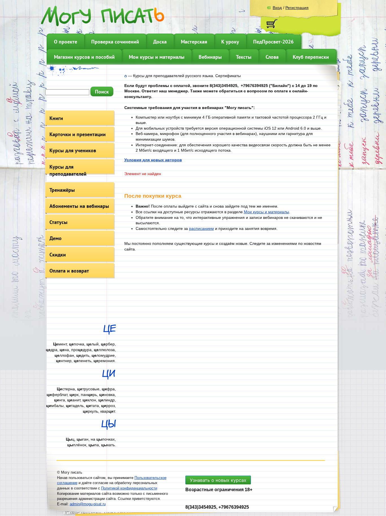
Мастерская (194, 41)
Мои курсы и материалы (157, 57)
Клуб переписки (311, 57)
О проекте (65, 41)
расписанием (201, 228)
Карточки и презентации (77, 134)
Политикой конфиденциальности (129, 488)
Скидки (57, 254)
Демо (55, 238)
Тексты (243, 57)
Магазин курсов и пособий (84, 57)
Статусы (58, 222)
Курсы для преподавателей (67, 170)
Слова (272, 57)
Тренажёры (62, 190)
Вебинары (210, 57)
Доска (160, 41)
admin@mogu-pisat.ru (88, 504)
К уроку (230, 41)
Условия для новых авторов (153, 160)
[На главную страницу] (125, 75)
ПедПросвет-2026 (273, 41)
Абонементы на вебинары (79, 206)
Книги (56, 118)
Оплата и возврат (69, 270)
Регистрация (297, 7)
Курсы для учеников (72, 150)
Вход (277, 7)
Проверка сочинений (115, 41)
